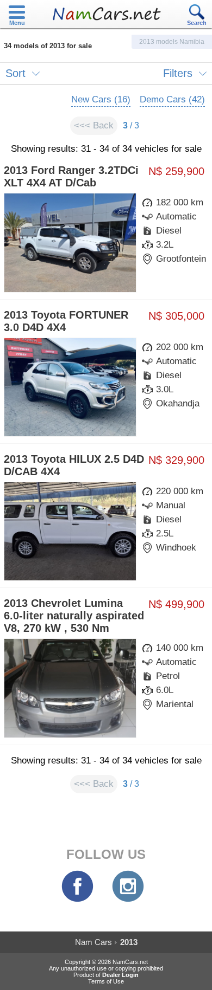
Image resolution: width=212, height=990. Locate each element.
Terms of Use (106, 981)
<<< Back (94, 125)
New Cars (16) (100, 99)
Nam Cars (93, 942)
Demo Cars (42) (172, 99)
